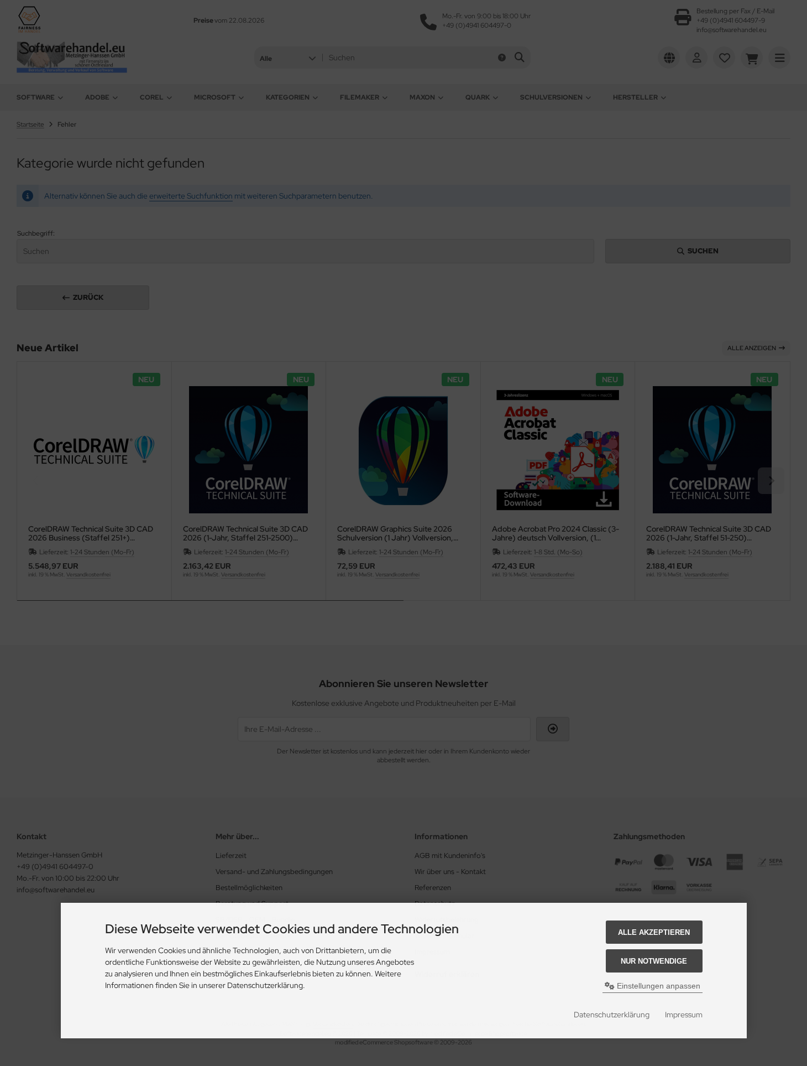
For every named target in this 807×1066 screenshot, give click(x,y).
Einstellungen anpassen (657, 985)
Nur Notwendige (654, 961)
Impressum (684, 1015)
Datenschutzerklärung (611, 1015)
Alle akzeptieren (654, 932)
